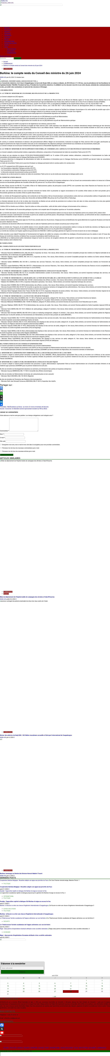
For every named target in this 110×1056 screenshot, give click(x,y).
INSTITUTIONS (83, 1048)
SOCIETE (20, 1048)
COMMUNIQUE (101, 1048)
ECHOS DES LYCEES (66, 1048)
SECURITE (26, 1048)
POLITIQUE (13, 1048)
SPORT (46, 1048)
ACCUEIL (6, 1048)
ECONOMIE (33, 1048)
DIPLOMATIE (92, 1048)
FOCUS (76, 1048)
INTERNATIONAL (55, 1048)
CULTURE (41, 1048)
